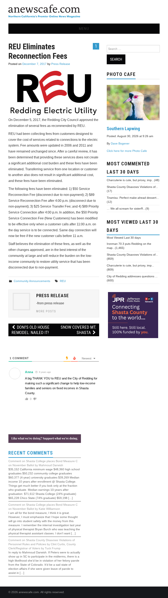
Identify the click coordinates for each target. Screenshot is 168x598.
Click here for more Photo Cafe (127, 150)
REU (63, 281)
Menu (84, 28)
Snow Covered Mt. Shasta (78, 330)
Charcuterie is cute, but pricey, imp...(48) (133, 180)
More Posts (46, 311)
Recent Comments (30, 453)
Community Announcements (32, 281)
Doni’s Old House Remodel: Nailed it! (30, 330)
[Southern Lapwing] (133, 102)
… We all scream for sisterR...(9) (128, 208)
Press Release (60, 63)
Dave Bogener (120, 143)
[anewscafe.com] (44, 11)
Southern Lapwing (123, 128)
